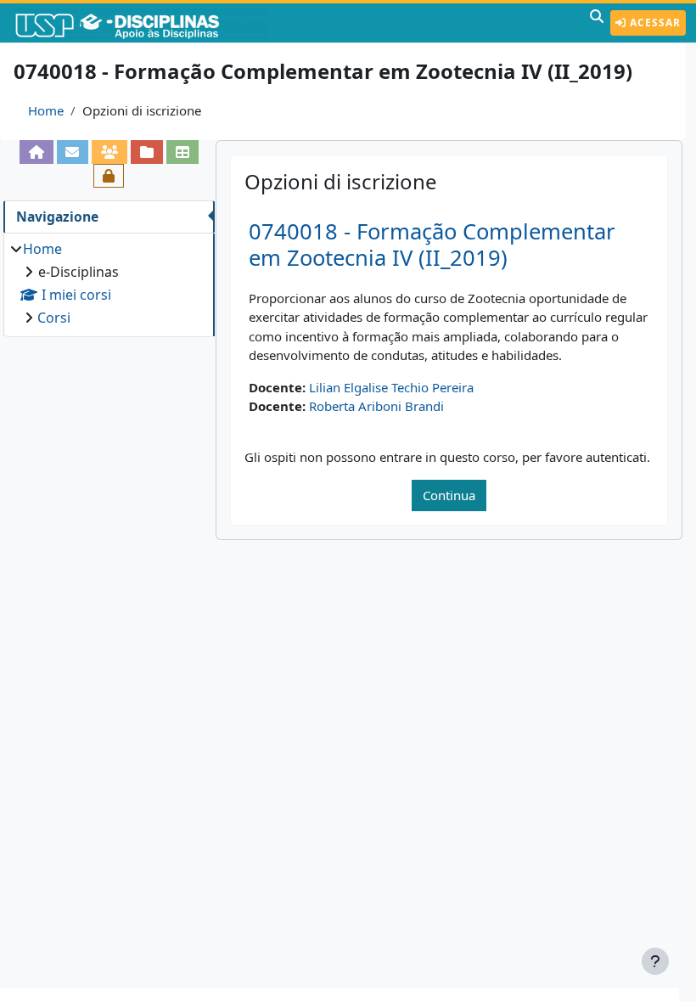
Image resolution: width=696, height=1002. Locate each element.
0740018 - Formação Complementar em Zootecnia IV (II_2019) (432, 245)
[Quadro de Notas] (182, 152)
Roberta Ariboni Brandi (376, 405)
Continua (449, 495)
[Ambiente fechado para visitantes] (108, 176)
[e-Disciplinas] (143, 23)
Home (46, 110)
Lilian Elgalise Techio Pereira (391, 387)
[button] (596, 23)
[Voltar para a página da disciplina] (36, 152)
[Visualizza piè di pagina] (655, 961)
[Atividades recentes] (147, 152)
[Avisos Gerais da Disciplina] (73, 152)
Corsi (53, 317)
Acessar (653, 22)
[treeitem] (108, 283)
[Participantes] (109, 152)
